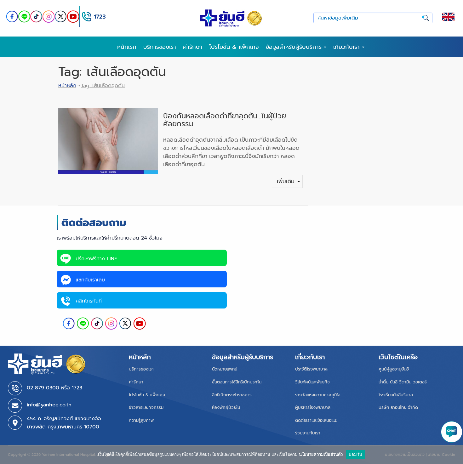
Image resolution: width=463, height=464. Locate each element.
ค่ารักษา (192, 46)
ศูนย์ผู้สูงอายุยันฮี (394, 369)
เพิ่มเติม (285, 181)
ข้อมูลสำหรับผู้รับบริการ (295, 46)
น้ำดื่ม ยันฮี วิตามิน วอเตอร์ (403, 382)
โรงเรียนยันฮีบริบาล (396, 395)
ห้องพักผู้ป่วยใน (226, 407)
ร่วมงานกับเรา (307, 433)
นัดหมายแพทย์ (224, 369)
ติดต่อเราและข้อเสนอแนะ (316, 420)
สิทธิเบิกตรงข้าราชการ (232, 395)
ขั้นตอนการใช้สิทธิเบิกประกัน (236, 382)
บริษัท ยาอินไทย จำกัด (398, 407)
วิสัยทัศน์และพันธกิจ (312, 382)
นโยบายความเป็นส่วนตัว (321, 454)
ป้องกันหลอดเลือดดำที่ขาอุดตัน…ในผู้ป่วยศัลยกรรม (224, 119)
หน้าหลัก (67, 85)
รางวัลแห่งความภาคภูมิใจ (317, 395)
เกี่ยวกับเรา (347, 46)
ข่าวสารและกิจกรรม (146, 407)
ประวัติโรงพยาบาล (311, 369)
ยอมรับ (355, 454)
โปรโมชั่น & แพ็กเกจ (234, 46)
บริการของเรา (159, 46)
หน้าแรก (126, 46)
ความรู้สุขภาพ (141, 420)
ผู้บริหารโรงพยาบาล (312, 407)
